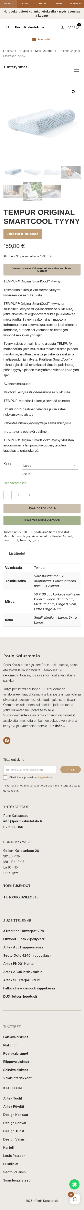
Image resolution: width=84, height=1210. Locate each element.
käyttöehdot (45, 777)
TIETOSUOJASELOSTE (21, 897)
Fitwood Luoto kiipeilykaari (24, 939)
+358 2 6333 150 (75, 4)
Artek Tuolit (12, 1098)
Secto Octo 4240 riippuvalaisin (27, 955)
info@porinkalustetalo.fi (22, 821)
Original (67, 536)
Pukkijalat (10, 1164)
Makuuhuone (44, 50)
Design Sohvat (14, 1123)
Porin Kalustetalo (29, 27)
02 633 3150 (13, 827)
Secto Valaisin (14, 1172)
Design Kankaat (15, 1115)
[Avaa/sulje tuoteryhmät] (77, 69)
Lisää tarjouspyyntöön (42, 520)
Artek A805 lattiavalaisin (22, 972)
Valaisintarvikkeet (17, 1078)
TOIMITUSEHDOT (16, 886)
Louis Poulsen (14, 1156)
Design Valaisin (15, 1139)
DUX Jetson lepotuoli (20, 996)
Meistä (58, 4)
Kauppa (24, 50)
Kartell (8, 1147)
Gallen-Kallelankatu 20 (21, 851)
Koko (7, 464)
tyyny (35, 540)
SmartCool (10, 540)
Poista (26, 474)
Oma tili (42, 4)
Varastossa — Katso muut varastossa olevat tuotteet (42, 269)
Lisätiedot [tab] (17, 553)
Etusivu (8, 50)
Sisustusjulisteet (16, 1180)
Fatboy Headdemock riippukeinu (29, 988)
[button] (73, 92)
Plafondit (10, 1045)
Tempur (25, 540)
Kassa (25, 4)
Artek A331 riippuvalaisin (23, 947)
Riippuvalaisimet (16, 1062)
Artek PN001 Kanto (18, 964)
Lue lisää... (57, 726)
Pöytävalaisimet (15, 1053)
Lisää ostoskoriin (42, 508)
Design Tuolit (13, 1131)
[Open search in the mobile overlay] (7, 27)
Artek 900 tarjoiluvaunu (22, 980)
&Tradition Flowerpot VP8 (23, 931)
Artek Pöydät (13, 1106)
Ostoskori (8, 4)
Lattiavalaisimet (15, 1037)
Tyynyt (26, 536)
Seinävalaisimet (15, 1070)
